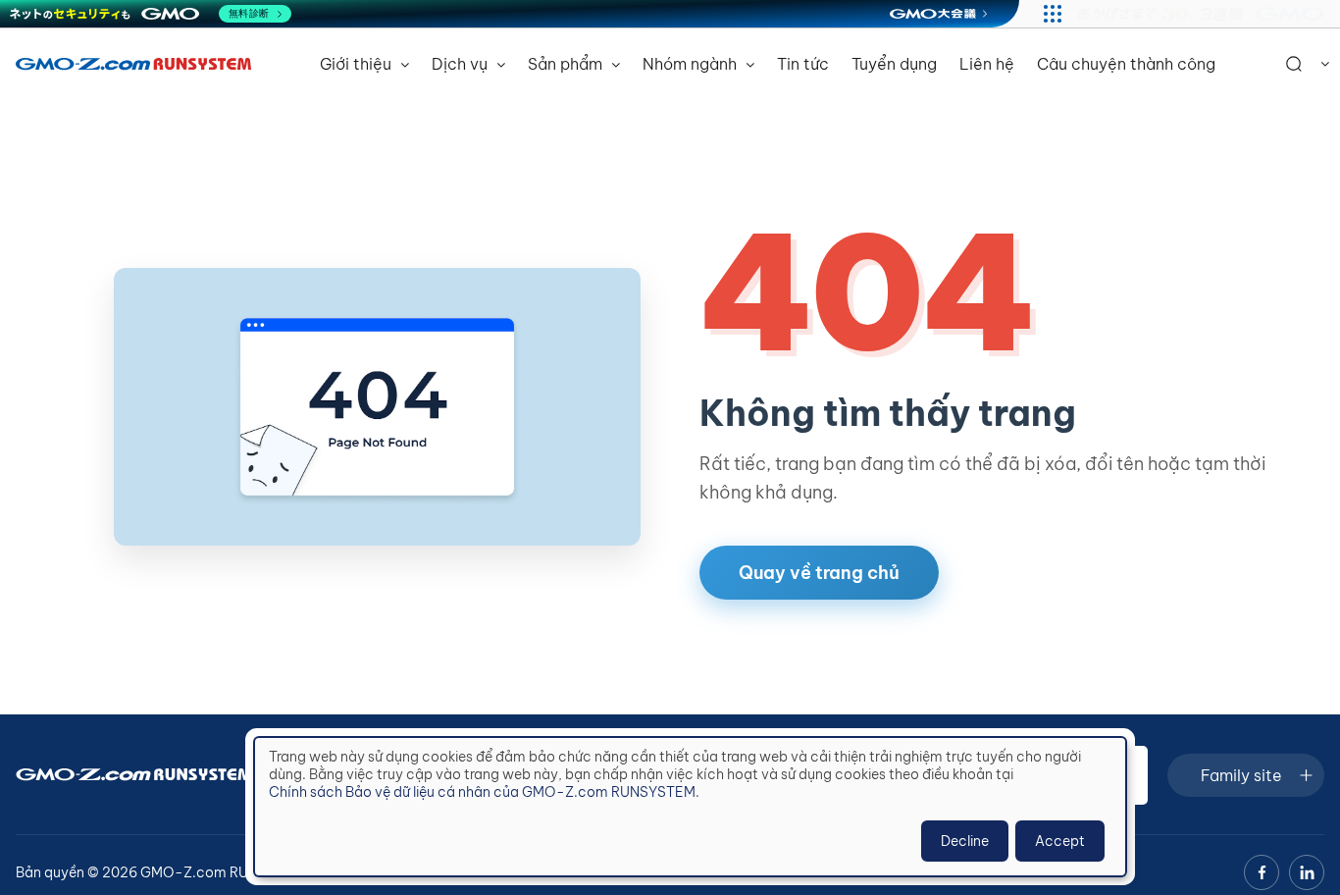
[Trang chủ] (133, 64)
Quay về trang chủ (819, 572)
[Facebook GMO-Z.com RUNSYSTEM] (1261, 872)
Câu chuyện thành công (1126, 64)
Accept (1060, 841)
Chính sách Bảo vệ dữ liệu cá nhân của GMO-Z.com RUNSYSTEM (482, 792)
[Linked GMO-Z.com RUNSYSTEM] (1306, 872)
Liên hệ (986, 64)
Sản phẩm (567, 64)
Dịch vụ (461, 64)
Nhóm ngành (692, 64)
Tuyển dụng (894, 64)
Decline (965, 841)
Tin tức (803, 64)
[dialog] (690, 806)
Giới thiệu (357, 64)
